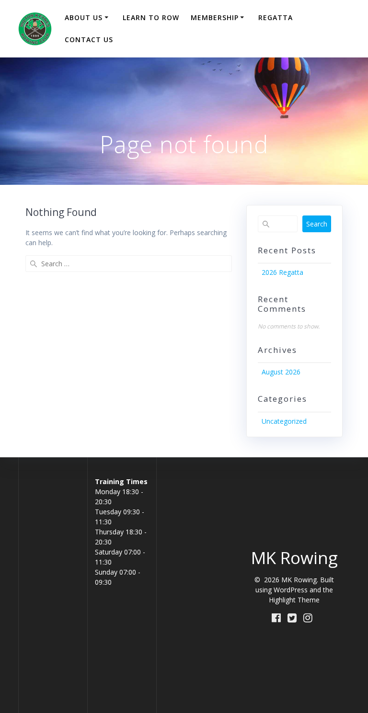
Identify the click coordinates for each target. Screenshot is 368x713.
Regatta (275, 17)
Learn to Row (151, 17)
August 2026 (281, 371)
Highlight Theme (294, 599)
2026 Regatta (282, 272)
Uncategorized (284, 421)
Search (316, 223)
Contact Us (89, 39)
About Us (84, 17)
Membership (215, 17)
